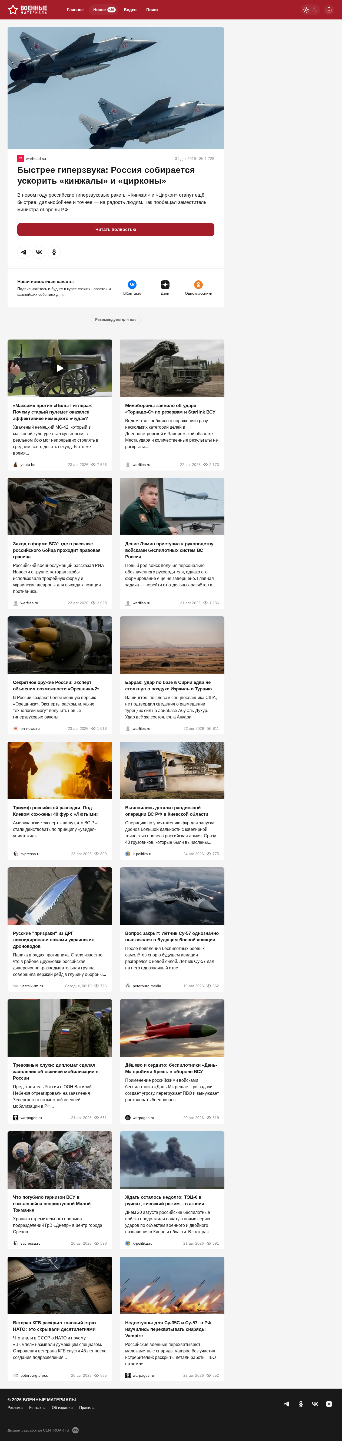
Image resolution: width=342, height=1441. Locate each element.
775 (215, 854)
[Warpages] (16, 1118)
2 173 (214, 464)
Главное (75, 9)
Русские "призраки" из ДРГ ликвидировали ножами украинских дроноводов (53, 940)
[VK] (315, 1404)
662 (215, 985)
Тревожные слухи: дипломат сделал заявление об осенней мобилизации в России (55, 1072)
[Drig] (16, 985)
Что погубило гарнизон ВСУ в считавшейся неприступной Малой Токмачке (52, 1204)
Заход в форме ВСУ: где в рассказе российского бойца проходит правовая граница (57, 550)
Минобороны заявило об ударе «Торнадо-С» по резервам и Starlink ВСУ (170, 408)
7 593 (102, 464)
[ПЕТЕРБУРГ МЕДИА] (128, 985)
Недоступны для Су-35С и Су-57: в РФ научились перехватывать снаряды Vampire (168, 1329)
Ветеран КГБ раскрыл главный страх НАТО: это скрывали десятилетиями (55, 1326)
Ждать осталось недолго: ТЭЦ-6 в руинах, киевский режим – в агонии (164, 1200)
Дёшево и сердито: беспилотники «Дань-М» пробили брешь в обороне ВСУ (171, 1068)
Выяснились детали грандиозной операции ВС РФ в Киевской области (166, 811)
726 (103, 985)
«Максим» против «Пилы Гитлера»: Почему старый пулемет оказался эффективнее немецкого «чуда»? (52, 412)
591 (215, 1243)
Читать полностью (115, 229)
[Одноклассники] (300, 1404)
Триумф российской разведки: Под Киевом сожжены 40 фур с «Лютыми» (55, 811)
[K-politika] (128, 854)
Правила (87, 1407)
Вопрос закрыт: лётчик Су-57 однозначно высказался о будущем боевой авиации (172, 936)
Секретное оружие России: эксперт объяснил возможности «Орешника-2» (56, 685)
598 (103, 1243)
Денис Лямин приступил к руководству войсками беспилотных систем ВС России (169, 550)
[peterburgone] (128, 1118)
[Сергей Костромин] (128, 464)
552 (215, 1375)
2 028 (102, 603)
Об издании (62, 1407)
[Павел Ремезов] (16, 603)
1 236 (214, 603)
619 (215, 1118)
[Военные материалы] (28, 9)
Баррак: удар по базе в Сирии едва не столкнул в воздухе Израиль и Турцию (168, 685)
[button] (23, 252)
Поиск (152, 9)
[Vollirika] (20, 158)
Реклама (15, 1407)
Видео (130, 9)
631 (103, 1118)
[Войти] (329, 9)
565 (103, 1375)
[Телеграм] (286, 1404)
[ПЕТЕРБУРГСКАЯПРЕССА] (16, 1375)
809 (103, 854)
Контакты (37, 1407)
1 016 (102, 728)
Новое (103, 9)
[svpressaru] (16, 854)
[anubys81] (16, 464)
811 (215, 728)
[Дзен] (329, 1404)
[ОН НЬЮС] (16, 728)
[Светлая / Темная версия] (310, 9)
